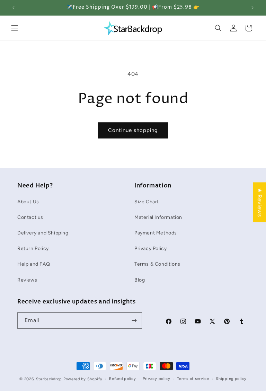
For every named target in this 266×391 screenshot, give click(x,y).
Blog (139, 280)
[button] (14, 28)
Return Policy (33, 248)
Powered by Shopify (83, 379)
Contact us (30, 217)
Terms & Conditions (157, 264)
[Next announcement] (252, 7)
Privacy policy (156, 378)
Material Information (158, 217)
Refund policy (122, 378)
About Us (28, 202)
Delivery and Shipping (43, 233)
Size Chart (146, 202)
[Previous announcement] (13, 7)
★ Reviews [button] (259, 202)
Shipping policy (231, 378)
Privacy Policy (150, 248)
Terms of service (193, 378)
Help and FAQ (33, 264)
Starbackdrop (49, 379)
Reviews (27, 280)
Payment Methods (155, 233)
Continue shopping (133, 130)
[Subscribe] (134, 320)
